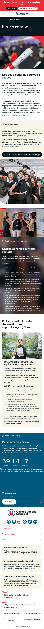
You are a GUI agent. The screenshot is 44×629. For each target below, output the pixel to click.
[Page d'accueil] (22, 516)
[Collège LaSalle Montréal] (22, 14)
